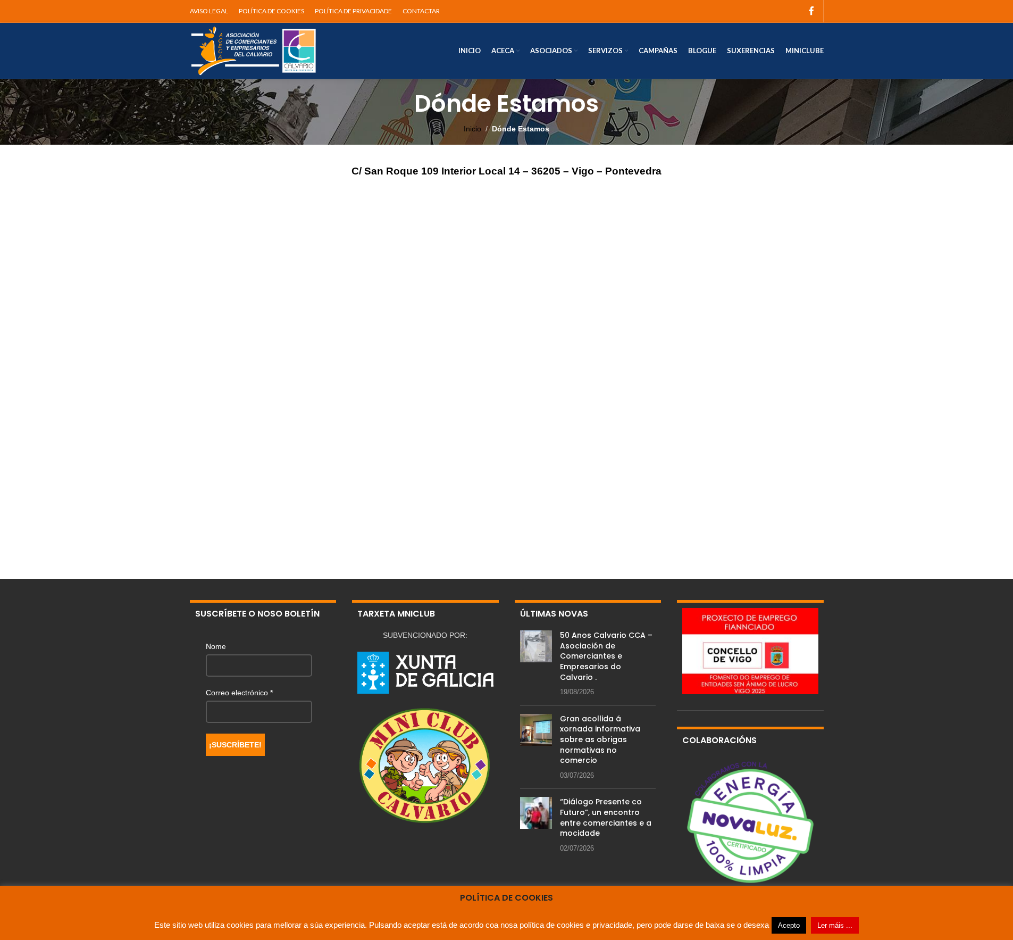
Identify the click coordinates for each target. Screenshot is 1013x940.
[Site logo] (253, 50)
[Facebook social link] (811, 11)
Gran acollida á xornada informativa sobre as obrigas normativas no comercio (600, 739)
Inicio (472, 128)
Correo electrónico (239, 692)
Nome (216, 646)
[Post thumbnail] (536, 663)
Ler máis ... (834, 925)
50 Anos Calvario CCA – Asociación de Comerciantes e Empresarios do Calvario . (606, 656)
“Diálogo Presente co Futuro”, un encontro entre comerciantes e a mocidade (605, 817)
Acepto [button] (789, 925)
